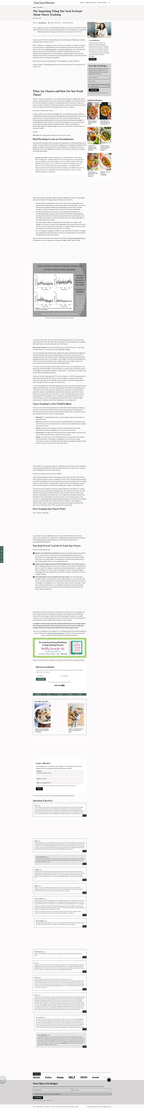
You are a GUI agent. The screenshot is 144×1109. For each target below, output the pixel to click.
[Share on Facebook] (1, 547)
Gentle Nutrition (91, 2)
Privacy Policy (65, 1106)
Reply (84, 815)
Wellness (40, 7)
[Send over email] (1, 561)
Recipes (82, 2)
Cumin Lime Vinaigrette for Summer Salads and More (92, 148)
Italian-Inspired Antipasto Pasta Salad (92, 122)
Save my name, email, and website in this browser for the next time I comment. (57, 785)
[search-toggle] (109, 2)
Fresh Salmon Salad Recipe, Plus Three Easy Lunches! (93, 174)
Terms (76, 1106)
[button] (99, 86)
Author (39, 778)
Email (38, 782)
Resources (71, 1106)
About (34, 1106)
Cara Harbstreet (42, 22)
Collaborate (47, 1106)
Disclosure (58, 1106)
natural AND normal (77, 564)
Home (34, 7)
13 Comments (38, 18)
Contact (53, 1106)
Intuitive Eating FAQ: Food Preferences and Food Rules (76, 730)
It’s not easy (78, 612)
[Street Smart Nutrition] (44, 2)
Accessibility (40, 1106)
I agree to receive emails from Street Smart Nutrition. (100, 86)
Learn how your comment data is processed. (63, 795)
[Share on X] (1, 554)
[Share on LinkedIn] (1, 551)
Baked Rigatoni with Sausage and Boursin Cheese (105, 122)
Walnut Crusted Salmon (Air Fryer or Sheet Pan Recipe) (105, 148)
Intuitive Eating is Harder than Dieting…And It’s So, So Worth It (42, 730)
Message (39, 771)
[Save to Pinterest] (1, 558)
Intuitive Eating (101, 2)
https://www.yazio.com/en (41, 981)
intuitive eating (64, 49)
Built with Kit (60, 685)
